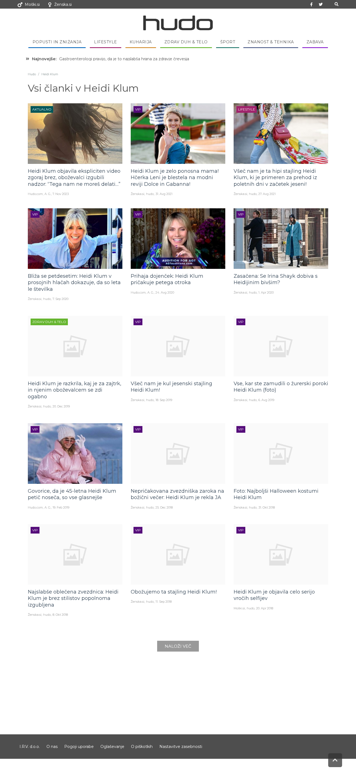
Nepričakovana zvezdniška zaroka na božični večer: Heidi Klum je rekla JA (177, 494)
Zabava (315, 41)
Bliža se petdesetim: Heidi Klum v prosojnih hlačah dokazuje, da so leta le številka (74, 282)
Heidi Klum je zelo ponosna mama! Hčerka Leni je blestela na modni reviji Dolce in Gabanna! (175, 177)
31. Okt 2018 (266, 507)
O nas (52, 746)
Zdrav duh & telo (186, 41)
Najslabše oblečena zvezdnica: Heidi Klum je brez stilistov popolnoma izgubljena (73, 598)
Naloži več (178, 646)
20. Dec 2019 (61, 406)
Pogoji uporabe (79, 746)
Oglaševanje (112, 746)
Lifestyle (105, 41)
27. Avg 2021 (267, 194)
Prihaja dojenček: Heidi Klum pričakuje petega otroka (167, 279)
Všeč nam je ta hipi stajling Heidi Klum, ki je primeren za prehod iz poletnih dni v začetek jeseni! (275, 177)
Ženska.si (63, 4)
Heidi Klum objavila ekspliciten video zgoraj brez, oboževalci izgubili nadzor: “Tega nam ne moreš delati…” (74, 177)
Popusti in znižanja (57, 41)
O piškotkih (142, 746)
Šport (227, 41)
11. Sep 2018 (163, 602)
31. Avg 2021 (163, 194)
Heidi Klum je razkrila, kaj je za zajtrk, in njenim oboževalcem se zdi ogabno (74, 390)
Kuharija (141, 41)
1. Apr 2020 (266, 292)
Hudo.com (35, 194)
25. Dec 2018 (164, 507)
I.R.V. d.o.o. (29, 746)
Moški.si (32, 4)
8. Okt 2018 (60, 615)
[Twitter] (321, 4)
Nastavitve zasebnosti (180, 746)
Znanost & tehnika (271, 41)
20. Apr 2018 (264, 608)
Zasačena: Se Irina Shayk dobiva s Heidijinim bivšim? (276, 279)
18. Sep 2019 (163, 400)
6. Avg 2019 (266, 400)
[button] (336, 4)
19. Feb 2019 (61, 507)
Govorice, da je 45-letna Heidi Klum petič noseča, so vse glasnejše (72, 494)
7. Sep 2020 (60, 299)
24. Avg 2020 (164, 292)
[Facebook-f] (311, 4)
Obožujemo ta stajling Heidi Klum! (174, 592)
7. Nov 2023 (61, 194)
